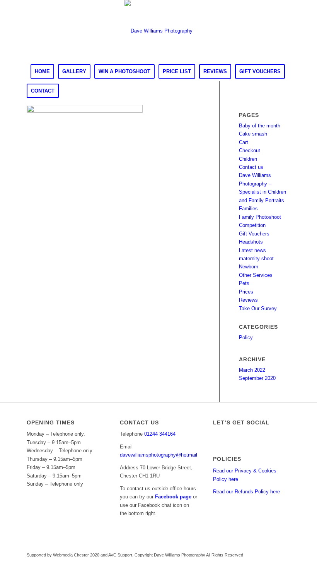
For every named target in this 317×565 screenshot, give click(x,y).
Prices (246, 292)
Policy (246, 337)
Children (248, 159)
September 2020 (257, 378)
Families (248, 208)
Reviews (248, 300)
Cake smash (253, 134)
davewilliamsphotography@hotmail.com (164, 455)
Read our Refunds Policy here (246, 492)
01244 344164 (160, 434)
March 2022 (252, 370)
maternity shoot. (257, 258)
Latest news (252, 250)
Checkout (249, 150)
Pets (244, 283)
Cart (243, 142)
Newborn (248, 267)
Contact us (251, 167)
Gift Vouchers (254, 234)
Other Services (256, 275)
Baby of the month (259, 126)
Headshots (251, 242)
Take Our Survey (258, 308)
